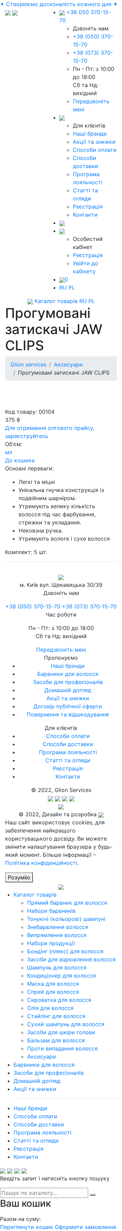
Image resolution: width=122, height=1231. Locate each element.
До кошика (20, 460)
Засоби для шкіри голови (61, 1032)
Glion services (28, 364)
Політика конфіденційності (41, 862)
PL (71, 287)
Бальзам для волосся (56, 1040)
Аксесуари (68, 364)
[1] (92, 1195)
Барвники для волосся (67, 674)
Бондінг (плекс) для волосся (65, 951)
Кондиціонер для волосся (61, 975)
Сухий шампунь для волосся (65, 1024)
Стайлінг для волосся (56, 1016)
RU (63, 287)
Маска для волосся (53, 983)
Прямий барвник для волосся (67, 902)
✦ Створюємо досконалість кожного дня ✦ (59, 4)
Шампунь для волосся (56, 967)
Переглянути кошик (26, 1227)
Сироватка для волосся (59, 999)
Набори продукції (51, 943)
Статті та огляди (67, 760)
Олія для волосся (50, 1008)
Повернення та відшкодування (68, 714)
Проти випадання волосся (62, 1048)
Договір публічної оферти (68, 706)
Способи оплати (95, 149)
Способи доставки (68, 744)
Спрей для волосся (53, 991)
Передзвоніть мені (61, 649)
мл (8, 452)
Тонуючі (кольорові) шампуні (66, 918)
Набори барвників (51, 910)
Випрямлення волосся (56, 935)
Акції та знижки (94, 141)
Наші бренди (90, 133)
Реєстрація (88, 206)
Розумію (19, 877)
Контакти (85, 214)
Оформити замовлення (85, 1227)
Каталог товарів (55, 301)
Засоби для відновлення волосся (71, 959)
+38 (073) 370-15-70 (89, 606)
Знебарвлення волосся (57, 927)
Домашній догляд (67, 690)
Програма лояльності (68, 752)
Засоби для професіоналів (68, 682)
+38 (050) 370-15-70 (32, 606)
